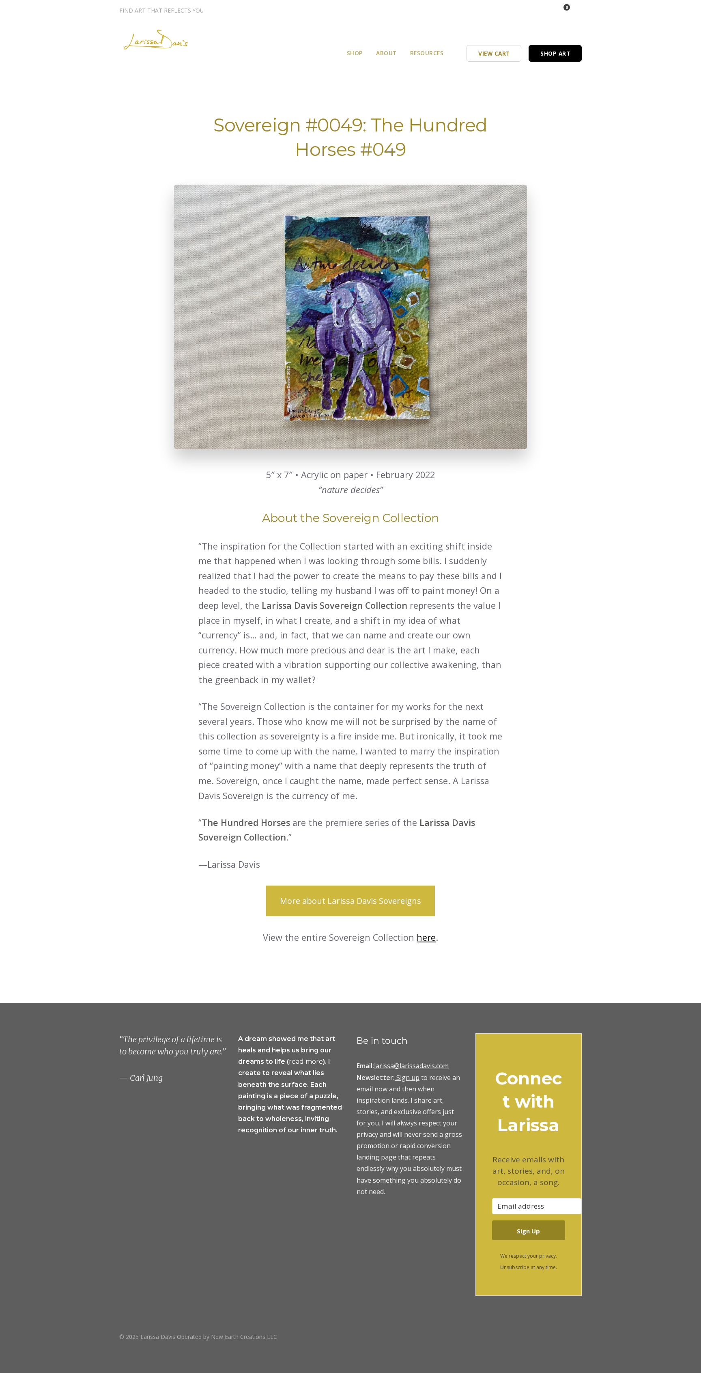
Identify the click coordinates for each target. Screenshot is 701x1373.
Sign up (407, 1077)
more (314, 1061)
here (426, 937)
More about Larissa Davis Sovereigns (350, 900)
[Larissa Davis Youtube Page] (579, 1336)
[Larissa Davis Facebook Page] (531, 10)
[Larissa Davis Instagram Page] (520, 10)
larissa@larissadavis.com (411, 1065)
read (297, 1061)
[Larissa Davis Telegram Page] (509, 10)
